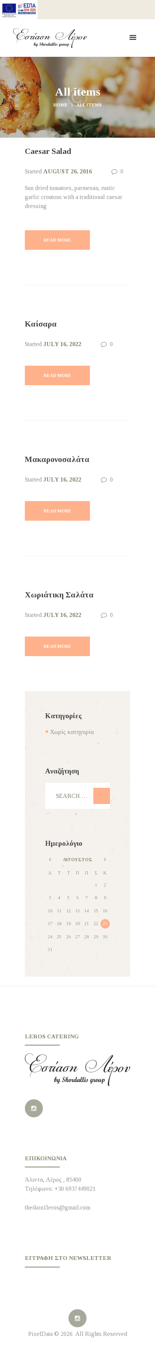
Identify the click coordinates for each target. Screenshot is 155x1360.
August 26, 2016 (67, 171)
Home (60, 105)
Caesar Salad (48, 151)
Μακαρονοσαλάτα (57, 459)
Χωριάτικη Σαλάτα (59, 594)
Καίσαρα (41, 323)
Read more (57, 240)
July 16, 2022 (62, 344)
